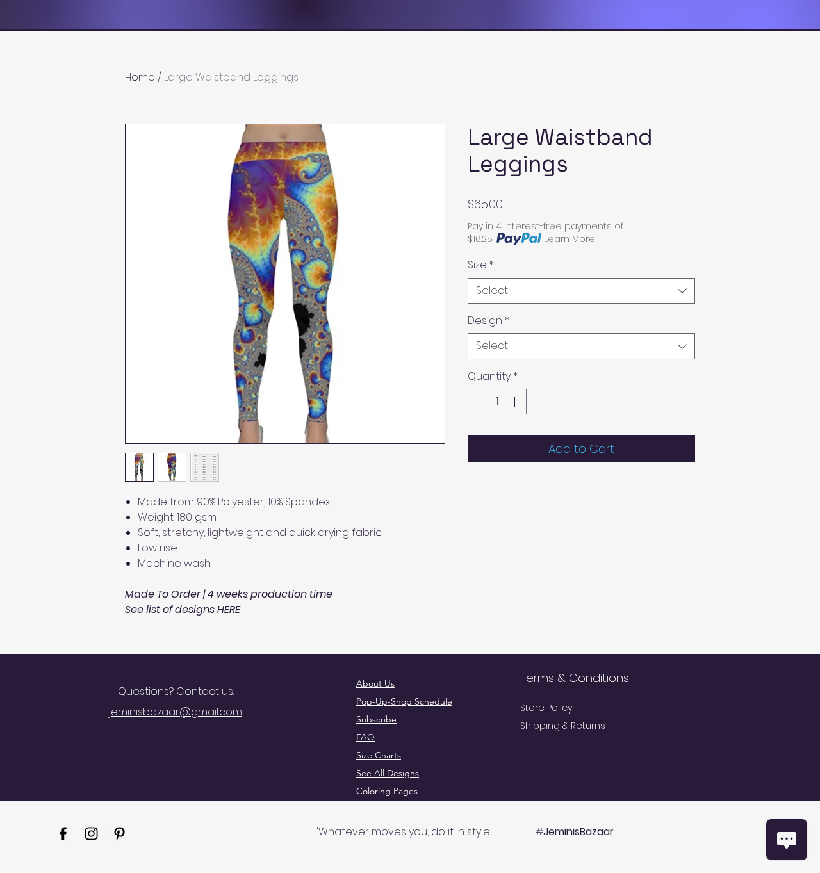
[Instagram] (91, 833)
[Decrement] (479, 401)
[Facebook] (63, 833)
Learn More (569, 239)
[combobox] (581, 291)
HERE (228, 609)
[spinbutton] (497, 401)
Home (140, 77)
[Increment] (516, 401)
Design (488, 321)
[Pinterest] (119, 833)
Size (481, 265)
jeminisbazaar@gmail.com (175, 712)
